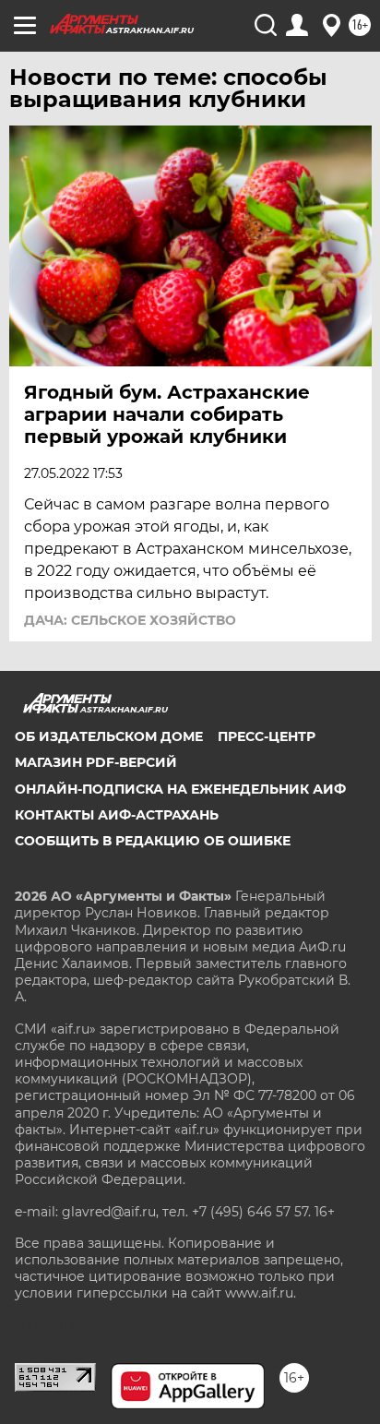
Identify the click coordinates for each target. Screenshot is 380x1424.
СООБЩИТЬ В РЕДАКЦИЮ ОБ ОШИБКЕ (153, 840)
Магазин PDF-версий (96, 762)
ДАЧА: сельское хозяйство (130, 620)
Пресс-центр (266, 736)
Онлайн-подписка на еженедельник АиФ (180, 789)
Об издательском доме (109, 736)
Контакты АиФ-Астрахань (117, 815)
